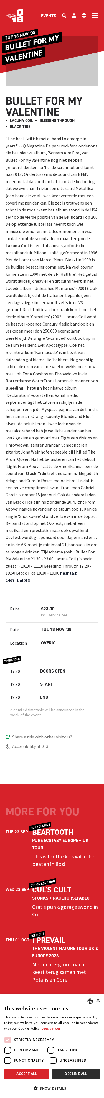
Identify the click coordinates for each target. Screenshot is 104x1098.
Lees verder (50, 1028)
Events (48, 16)
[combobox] (90, 1001)
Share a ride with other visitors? (42, 737)
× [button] (98, 1001)
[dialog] (52, 1046)
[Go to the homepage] (14, 15)
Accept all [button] (26, 1073)
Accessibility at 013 (30, 746)
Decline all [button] (76, 1073)
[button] (52, 1088)
